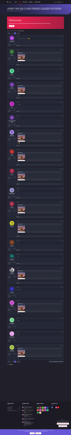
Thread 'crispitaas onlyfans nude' (29, 418)
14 (15, 310)
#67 (62, 130)
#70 (62, 188)
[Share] (60, 36)
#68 (62, 149)
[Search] (63, 2)
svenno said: (20, 52)
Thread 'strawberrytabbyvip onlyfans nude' (28, 415)
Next (18, 33)
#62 (62, 49)
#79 (62, 331)
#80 (62, 345)
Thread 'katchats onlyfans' (28, 406)
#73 (62, 240)
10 (15, 78)
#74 (62, 254)
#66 (62, 115)
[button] (27, 2)
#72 (62, 221)
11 (15, 59)
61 (15, 277)
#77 (62, 300)
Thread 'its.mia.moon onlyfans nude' (28, 411)
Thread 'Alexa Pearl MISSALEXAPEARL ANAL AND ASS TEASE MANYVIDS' (28, 422)
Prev (9, 33)
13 (15, 327)
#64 (62, 82)
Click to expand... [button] (39, 60)
